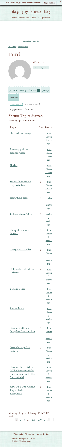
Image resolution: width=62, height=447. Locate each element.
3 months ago (49, 279)
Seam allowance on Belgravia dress (20, 183)
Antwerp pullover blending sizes (19, 151)
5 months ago (49, 299)
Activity (22, 90)
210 (40, 419)
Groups (45, 90)
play (25, 12)
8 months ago (49, 377)
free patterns (44, 17)
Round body (17, 308)
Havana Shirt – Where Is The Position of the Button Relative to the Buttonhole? (22, 372)
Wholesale (18, 434)
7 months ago (49, 338)
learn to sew (18, 17)
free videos (31, 17)
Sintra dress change (20, 133)
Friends (34, 90)
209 (33, 419)
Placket (13, 165)
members (23, 46)
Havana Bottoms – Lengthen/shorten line (22, 329)
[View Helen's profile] (45, 198)
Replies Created (32, 103)
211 (46, 419)
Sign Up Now (49, 2)
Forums (14, 97)
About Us (29, 434)
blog (47, 12)
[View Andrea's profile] (45, 214)
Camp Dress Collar (20, 249)
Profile (13, 90)
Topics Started (16, 103)
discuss (36, 12)
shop (15, 12)
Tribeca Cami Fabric (21, 214)
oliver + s (31, 30)
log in (36, 40)
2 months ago (49, 205)
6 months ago (49, 319)
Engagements (16, 109)
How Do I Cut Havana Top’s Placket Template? (22, 390)
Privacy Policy (42, 434)
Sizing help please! (20, 197)
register (27, 40)
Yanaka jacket (17, 288)
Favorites (29, 109)
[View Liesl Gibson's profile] (45, 134)
